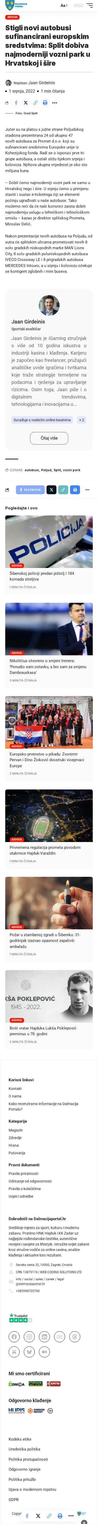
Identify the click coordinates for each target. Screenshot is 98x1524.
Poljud (46, 470)
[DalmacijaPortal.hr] (16, 5)
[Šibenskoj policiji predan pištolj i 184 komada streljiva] (49, 541)
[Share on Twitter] (25, 102)
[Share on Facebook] (15, 102)
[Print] (45, 102)
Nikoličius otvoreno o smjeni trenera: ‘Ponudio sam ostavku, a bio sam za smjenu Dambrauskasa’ (48, 666)
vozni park (71, 470)
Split (57, 470)
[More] (54, 102)
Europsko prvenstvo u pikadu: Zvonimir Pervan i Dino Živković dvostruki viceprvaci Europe (47, 760)
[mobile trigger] (88, 5)
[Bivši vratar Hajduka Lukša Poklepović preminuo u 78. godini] (49, 996)
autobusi (32, 470)
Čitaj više (49, 438)
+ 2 (81, 420)
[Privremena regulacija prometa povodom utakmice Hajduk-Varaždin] (49, 815)
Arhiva (12, 17)
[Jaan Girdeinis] (49, 305)
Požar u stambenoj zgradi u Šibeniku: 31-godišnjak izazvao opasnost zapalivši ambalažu (45, 940)
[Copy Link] (35, 102)
